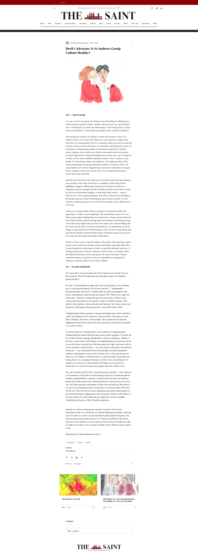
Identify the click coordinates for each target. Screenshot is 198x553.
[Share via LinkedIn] (77, 457)
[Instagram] (152, 8)
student (80, 442)
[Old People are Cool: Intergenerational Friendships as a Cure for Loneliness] (119, 484)
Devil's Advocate (70, 451)
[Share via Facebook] (67, 457)
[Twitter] (156, 8)
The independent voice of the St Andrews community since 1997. (99, 8)
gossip (88, 442)
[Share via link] (82, 457)
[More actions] (131, 43)
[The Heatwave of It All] (78, 484)
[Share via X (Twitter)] (72, 457)
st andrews (70, 442)
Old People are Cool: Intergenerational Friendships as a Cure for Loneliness (118, 500)
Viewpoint (69, 447)
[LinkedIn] (161, 8)
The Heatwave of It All (71, 499)
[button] (155, 23)
